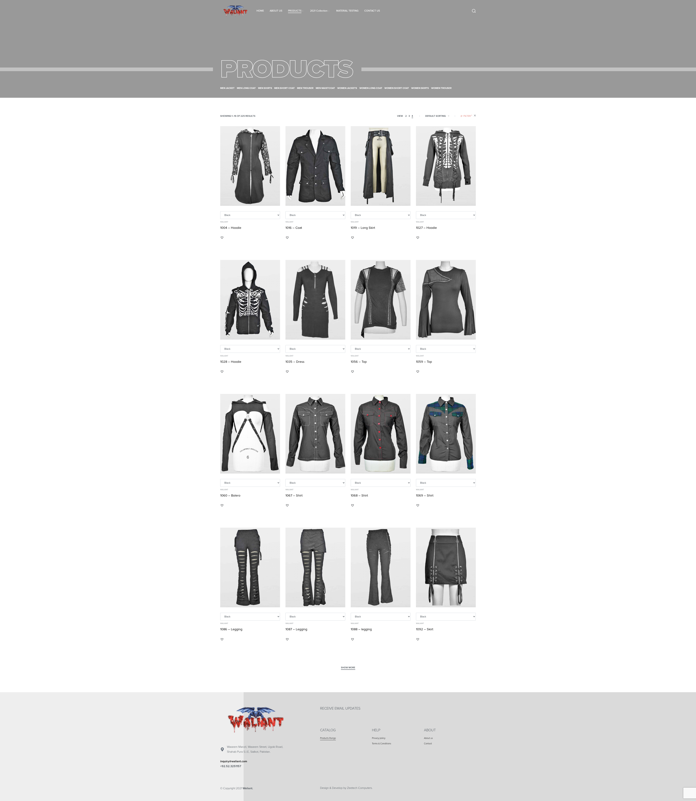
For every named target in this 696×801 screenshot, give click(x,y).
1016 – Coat (293, 228)
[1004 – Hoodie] (250, 166)
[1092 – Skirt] (446, 567)
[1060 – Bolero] (250, 434)
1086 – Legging (231, 629)
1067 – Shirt (294, 495)
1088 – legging (361, 629)
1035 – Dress (294, 362)
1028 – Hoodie (230, 362)
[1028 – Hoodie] (250, 300)
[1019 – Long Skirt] (381, 166)
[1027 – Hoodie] (446, 166)
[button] (222, 237)
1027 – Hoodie (426, 228)
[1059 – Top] (446, 300)
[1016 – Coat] (315, 166)
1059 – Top (424, 362)
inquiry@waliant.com (233, 761)
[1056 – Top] (381, 300)
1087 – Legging (296, 629)
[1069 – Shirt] (446, 434)
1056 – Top (359, 362)
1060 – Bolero (230, 495)
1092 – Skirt (424, 629)
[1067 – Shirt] (315, 434)
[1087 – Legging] (315, 567)
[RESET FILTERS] (475, 116)
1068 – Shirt (359, 495)
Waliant (224, 222)
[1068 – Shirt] (381, 434)
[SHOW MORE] (348, 668)
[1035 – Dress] (315, 300)
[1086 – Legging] (250, 567)
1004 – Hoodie (230, 228)
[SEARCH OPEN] (474, 11)
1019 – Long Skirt (363, 228)
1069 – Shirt (424, 495)
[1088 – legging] (381, 567)
